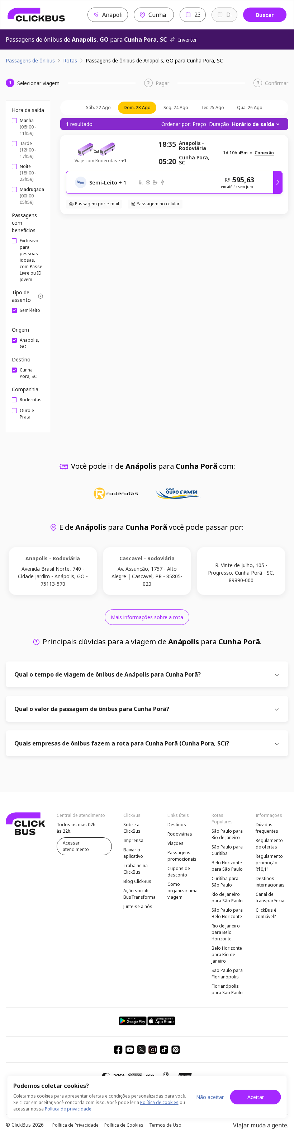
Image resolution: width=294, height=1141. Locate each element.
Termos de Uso (165, 1125)
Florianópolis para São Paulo (227, 989)
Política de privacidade (68, 1109)
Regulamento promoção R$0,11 (269, 862)
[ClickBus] (36, 15)
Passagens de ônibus (30, 60)
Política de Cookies (123, 1125)
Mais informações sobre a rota (147, 617)
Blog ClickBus (137, 881)
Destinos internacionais (270, 881)
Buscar (265, 14)
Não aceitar (210, 1097)
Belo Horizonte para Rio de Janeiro (227, 954)
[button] (264, 153)
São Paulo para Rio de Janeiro (227, 834)
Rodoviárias (179, 834)
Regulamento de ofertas (269, 843)
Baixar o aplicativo (133, 853)
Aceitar (255, 1097)
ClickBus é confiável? (266, 913)
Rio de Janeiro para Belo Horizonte (226, 932)
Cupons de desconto (178, 871)
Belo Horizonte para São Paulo (227, 866)
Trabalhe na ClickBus (135, 868)
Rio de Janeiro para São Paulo (227, 897)
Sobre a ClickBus (132, 828)
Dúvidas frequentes (267, 828)
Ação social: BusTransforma (139, 894)
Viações (175, 843)
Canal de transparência (270, 897)
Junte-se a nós (137, 906)
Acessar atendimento (76, 846)
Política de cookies (159, 1102)
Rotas (70, 60)
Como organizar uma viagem (182, 890)
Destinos (176, 825)
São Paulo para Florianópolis (227, 973)
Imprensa (133, 840)
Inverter (187, 39)
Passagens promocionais (181, 856)
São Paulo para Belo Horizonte (227, 913)
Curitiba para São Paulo (225, 881)
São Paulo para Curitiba (227, 850)
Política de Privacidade (75, 1125)
